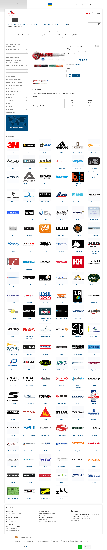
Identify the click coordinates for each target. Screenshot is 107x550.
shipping (78, 64)
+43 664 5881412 (75, 518)
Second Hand (10, 100)
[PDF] (96, 46)
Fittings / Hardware (12, 49)
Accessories (10, 112)
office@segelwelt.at (11, 528)
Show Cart (99, 13)
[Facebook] (99, 10)
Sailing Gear (10, 74)
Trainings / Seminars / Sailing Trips (13, 45)
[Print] (98, 46)
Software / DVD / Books (14, 91)
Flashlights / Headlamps (14, 85)
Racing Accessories (12, 58)
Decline (87, 547)
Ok (80, 547)
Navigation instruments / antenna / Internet (14, 61)
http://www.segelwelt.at (12, 530)
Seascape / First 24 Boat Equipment (42, 24)
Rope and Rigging (12, 55)
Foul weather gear (12, 71)
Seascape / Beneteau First (23, 24)
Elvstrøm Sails (11, 68)
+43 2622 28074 (85, 518)
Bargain (9, 97)
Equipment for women (13, 79)
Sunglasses (10, 88)
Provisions (9, 109)
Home (9, 24)
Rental (8, 103)
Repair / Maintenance (13, 52)
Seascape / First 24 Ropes (60, 24)
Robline (68, 56)
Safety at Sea (10, 94)
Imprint (27, 546)
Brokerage (10, 106)
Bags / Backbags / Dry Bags (15, 82)
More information (19, 546)
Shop (13, 24)
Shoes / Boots (10, 77)
